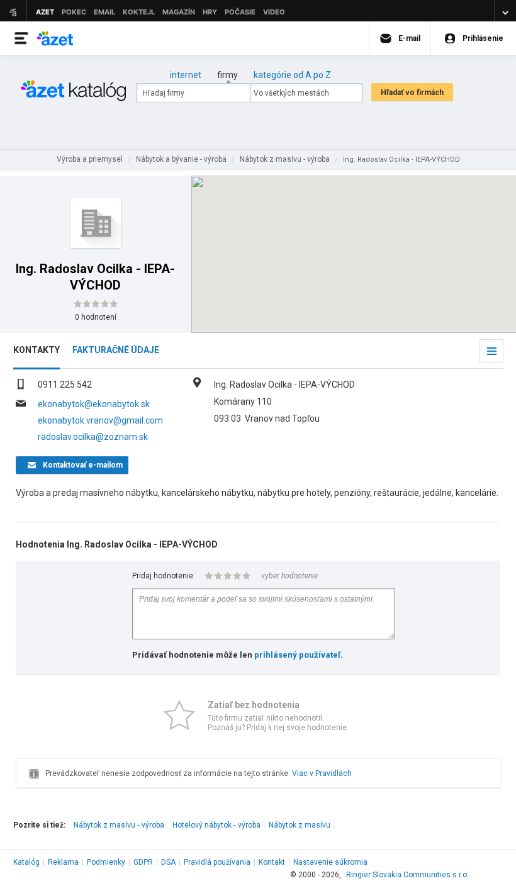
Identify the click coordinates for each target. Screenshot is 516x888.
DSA (168, 862)
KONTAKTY (36, 350)
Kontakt (272, 862)
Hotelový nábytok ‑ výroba (216, 825)
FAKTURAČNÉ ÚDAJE (115, 350)
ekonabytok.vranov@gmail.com (100, 420)
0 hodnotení (95, 317)
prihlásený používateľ (297, 655)
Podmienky (106, 862)
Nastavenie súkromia (330, 862)
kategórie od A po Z (292, 75)
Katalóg (26, 862)
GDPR (143, 862)
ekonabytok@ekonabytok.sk (94, 404)
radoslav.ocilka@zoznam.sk (93, 437)
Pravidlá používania (217, 862)
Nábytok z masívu (299, 825)
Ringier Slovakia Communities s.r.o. (407, 874)
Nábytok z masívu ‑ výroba (119, 825)
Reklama (63, 862)
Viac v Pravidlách (322, 773)
